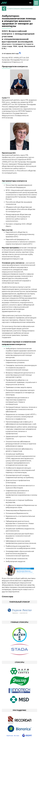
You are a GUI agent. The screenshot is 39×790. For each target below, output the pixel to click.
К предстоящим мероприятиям (20, 8)
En (30, 3)
